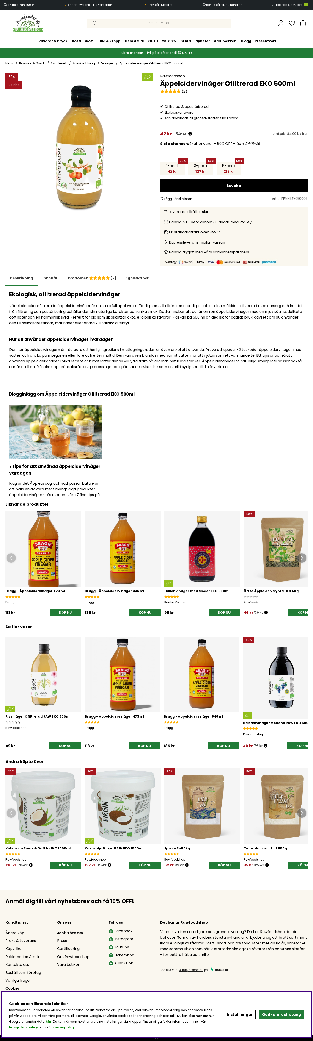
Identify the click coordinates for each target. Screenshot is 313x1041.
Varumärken (225, 41)
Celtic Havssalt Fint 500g (265, 848)
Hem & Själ (134, 41)
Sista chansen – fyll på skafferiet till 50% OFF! (156, 52)
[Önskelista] (292, 23)
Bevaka (233, 185)
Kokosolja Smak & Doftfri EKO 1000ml (38, 848)
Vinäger (107, 63)
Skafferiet (58, 63)
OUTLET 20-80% (162, 41)
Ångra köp (14, 933)
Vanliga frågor (18, 980)
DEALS (185, 41)
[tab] (50, 278)
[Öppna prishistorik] (190, 134)
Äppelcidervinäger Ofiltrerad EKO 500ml (151, 63)
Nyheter (202, 41)
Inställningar (240, 1014)
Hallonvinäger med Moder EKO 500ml (196, 591)
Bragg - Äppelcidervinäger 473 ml (35, 591)
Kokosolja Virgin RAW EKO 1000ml (114, 848)
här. (49, 1021)
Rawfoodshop (172, 76)
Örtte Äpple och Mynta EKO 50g (271, 591)
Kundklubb (123, 963)
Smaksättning (84, 63)
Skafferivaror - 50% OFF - (210, 143)
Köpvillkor (14, 948)
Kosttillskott (83, 41)
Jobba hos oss (70, 933)
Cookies (12, 988)
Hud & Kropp (109, 41)
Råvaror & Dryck (52, 41)
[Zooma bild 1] (79, 147)
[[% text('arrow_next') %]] (303, 687)
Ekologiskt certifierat (290, 5)
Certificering (68, 948)
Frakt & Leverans (20, 940)
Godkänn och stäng (281, 1014)
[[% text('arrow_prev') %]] (9, 687)
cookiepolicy (63, 1027)
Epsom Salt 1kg (177, 848)
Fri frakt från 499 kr (21, 5)
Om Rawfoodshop (73, 956)
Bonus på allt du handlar (224, 5)
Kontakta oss (17, 964)
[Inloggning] (281, 23)
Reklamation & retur (23, 956)
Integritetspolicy (23, 1027)
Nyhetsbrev (124, 955)
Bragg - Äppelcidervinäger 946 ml (114, 591)
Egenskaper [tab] (137, 278)
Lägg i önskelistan (177, 199)
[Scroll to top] (156, 1038)
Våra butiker (68, 964)
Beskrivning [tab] (21, 278)
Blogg (246, 41)
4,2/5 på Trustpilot (159, 5)
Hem (9, 63)
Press (62, 940)
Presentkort (265, 41)
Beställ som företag (23, 972)
